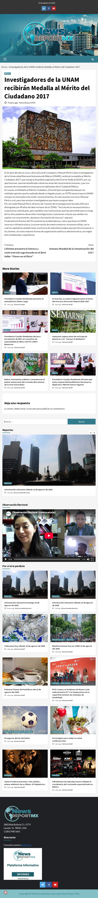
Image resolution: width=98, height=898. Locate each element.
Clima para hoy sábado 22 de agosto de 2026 (24, 646)
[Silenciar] (88, 559)
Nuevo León (77, 683)
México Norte (66, 683)
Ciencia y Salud (57, 732)
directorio (26, 845)
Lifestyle (55, 683)
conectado (31, 408)
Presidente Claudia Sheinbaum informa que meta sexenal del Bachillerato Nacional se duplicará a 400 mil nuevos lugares (72, 382)
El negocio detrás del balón (17, 738)
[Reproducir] (5, 559)
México (7, 74)
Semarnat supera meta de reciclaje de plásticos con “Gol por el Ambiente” (69, 337)
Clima (6, 640)
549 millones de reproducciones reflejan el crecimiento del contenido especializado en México (72, 784)
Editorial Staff (19, 304)
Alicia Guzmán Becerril (22, 493)
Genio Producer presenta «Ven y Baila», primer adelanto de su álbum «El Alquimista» (24, 783)
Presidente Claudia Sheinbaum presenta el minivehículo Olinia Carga (24, 300)
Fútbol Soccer (18, 732)
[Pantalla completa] (92, 559)
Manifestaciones (58, 640)
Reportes (7, 483)
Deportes (7, 732)
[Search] (92, 59)
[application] (49, 535)
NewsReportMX (27, 102)
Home (4, 66)
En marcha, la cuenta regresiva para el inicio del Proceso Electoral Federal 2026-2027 (72, 300)
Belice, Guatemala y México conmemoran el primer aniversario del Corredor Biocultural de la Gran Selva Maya (24, 382)
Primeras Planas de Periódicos (15, 683)
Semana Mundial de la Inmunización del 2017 (71, 248)
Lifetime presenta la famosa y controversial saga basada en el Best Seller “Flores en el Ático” (25, 250)
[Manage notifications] (6, 892)
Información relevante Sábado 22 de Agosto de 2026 (28, 489)
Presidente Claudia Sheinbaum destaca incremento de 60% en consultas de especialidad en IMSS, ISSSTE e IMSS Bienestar (22, 340)
